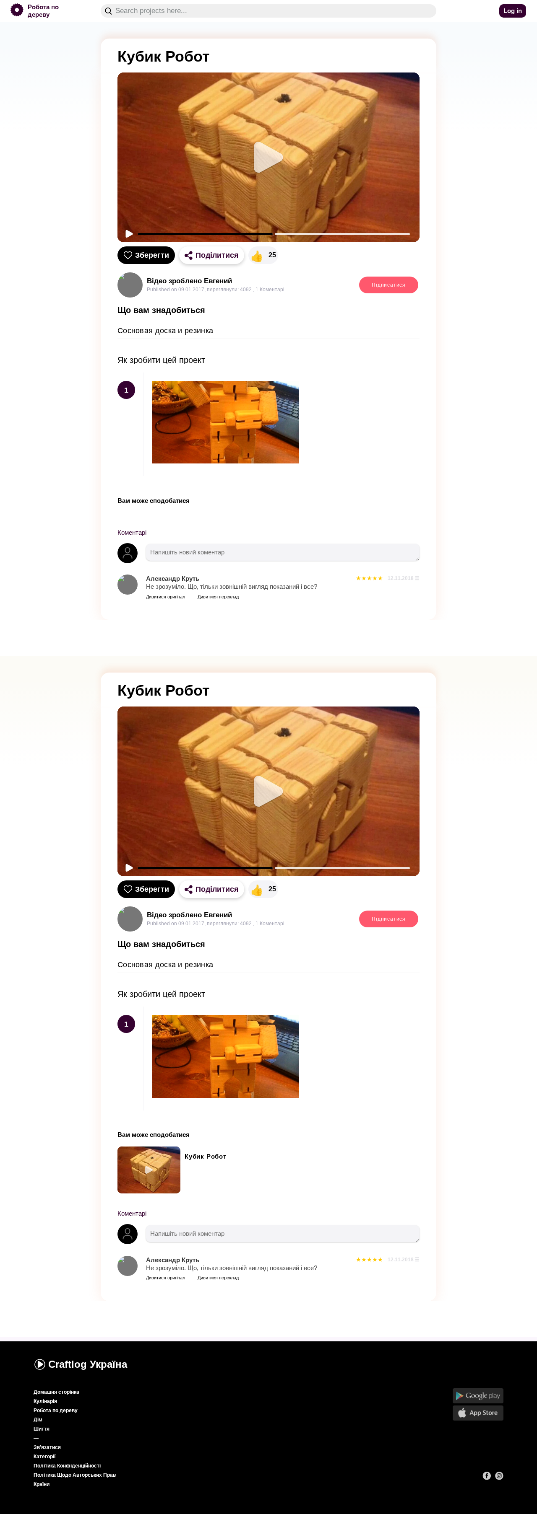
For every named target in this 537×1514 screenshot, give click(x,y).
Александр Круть (172, 578)
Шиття (42, 1428)
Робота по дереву (56, 1410)
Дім (38, 1419)
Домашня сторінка (56, 1392)
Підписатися (389, 285)
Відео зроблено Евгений (189, 281)
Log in (512, 10)
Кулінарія (45, 1401)
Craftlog (87, 1364)
